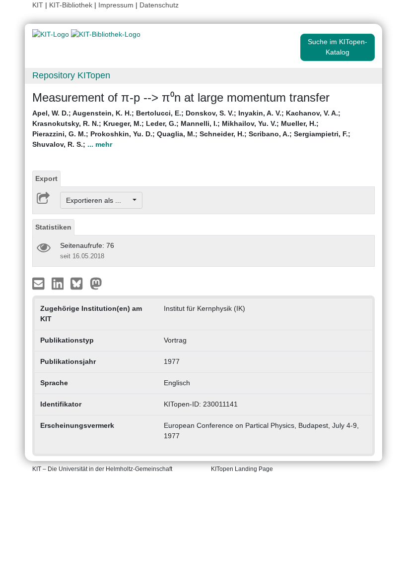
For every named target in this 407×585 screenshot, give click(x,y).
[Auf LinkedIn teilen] (59, 283)
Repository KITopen (71, 75)
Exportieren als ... (98, 200)
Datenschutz (159, 5)
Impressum (116, 5)
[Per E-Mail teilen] (39, 283)
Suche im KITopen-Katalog (337, 47)
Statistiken (53, 227)
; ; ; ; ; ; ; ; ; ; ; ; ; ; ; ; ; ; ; (191, 128)
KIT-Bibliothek (71, 5)
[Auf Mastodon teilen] (96, 283)
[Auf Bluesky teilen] (79, 283)
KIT (37, 5)
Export (46, 178)
